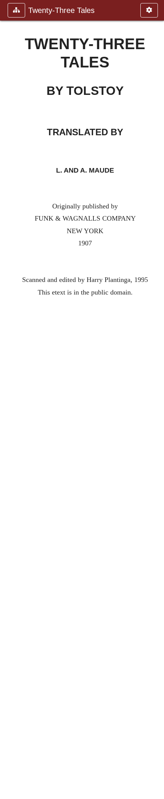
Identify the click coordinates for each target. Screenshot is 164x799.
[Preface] (155, 399)
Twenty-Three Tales (61, 10)
